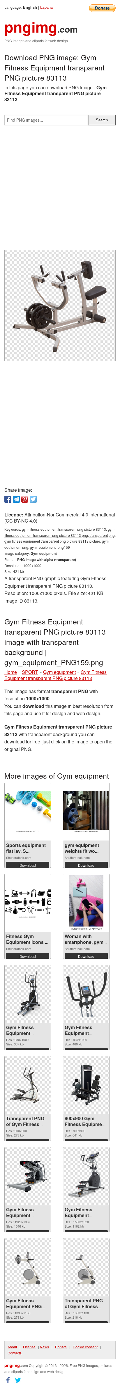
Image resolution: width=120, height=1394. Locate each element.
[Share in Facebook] (7, 499)
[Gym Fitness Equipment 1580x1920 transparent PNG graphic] (86, 1176)
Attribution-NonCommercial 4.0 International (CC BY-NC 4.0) (59, 517)
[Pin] (24, 499)
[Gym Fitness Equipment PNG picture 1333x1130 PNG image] (27, 1267)
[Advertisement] (60, 190)
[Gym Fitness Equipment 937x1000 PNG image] (86, 994)
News (44, 1346)
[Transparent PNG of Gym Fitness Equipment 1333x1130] (86, 1267)
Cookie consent (85, 1346)
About (12, 1346)
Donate (61, 1346)
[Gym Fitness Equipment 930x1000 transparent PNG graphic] (27, 994)
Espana (46, 7)
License (29, 1346)
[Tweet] (33, 499)
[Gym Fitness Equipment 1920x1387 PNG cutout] (27, 1176)
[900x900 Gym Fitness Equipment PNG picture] (86, 1085)
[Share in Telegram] (16, 499)
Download (28, 865)
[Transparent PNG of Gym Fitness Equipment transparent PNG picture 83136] (27, 1085)
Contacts (15, 1352)
